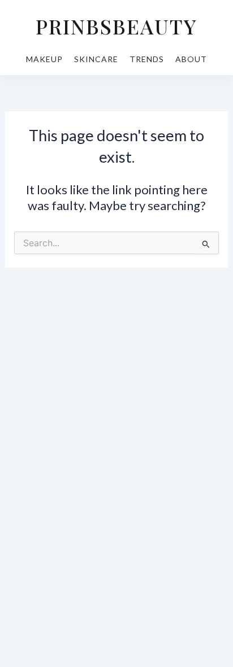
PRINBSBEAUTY (116, 26)
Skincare (96, 59)
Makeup (44, 59)
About (191, 59)
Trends (147, 59)
